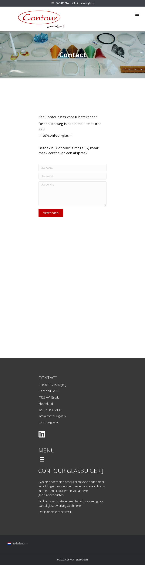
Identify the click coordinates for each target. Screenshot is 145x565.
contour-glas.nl (48, 422)
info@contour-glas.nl (55, 135)
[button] (51, 213)
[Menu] (42, 459)
